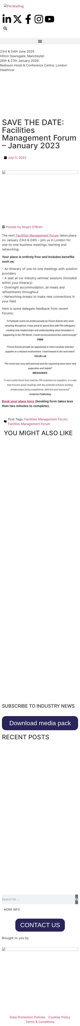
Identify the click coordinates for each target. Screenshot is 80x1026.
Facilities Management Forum (37, 235)
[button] (5, 28)
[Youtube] (49, 19)
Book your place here (18, 401)
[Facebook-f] (28, 19)
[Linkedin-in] (7, 19)
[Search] (76, 899)
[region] (40, 97)
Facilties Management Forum (29, 424)
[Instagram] (39, 19)
